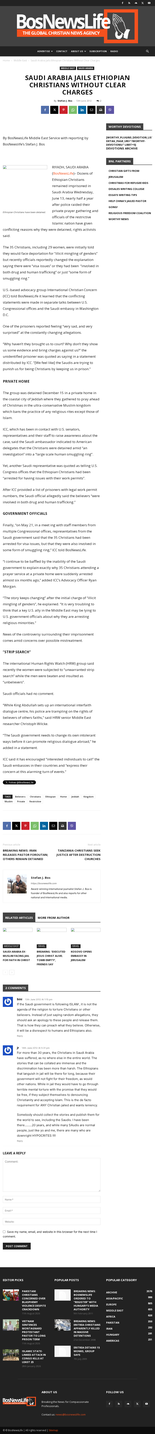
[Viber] (110, 110)
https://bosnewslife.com (44, 883)
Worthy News (119, 219)
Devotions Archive (122, 148)
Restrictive (35, 801)
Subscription (98, 51)
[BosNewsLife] (77, 26)
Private (21, 801)
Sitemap (53, 1430)
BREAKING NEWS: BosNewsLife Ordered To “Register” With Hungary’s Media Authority (86, 1300)
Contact (61, 51)
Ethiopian (50, 796)
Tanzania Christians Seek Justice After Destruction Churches (78, 854)
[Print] (101, 110)
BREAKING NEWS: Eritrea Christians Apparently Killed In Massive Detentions (87, 1328)
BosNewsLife (63, 173)
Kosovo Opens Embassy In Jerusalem (81, 956)
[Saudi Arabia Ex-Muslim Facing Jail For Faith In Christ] (17, 938)
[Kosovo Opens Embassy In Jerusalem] (86, 938)
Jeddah (75, 796)
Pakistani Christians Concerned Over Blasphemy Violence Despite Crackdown (34, 1300)
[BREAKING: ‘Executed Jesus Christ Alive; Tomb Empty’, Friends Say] (51, 938)
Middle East (20, 60)
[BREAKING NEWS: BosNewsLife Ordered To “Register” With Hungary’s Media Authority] (62, 1295)
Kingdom (89, 796)
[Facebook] (122, 3)
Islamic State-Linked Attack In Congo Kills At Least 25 (34, 1356)
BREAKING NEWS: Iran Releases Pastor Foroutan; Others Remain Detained (25, 854)
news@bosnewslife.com (71, 1414)
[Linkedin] (82, 110)
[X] (142, 3)
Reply (20, 1035)
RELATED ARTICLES (19, 918)
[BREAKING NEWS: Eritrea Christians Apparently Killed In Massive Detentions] (62, 1325)
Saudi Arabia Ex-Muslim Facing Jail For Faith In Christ (16, 956)
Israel (41, 946)
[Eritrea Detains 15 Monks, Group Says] (62, 1351)
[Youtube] (149, 3)
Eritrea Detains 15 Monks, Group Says (87, 1351)
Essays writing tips (123, 195)
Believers (20, 796)
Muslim (9, 801)
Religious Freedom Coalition (130, 213)
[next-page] (11, 972)
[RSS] (129, 3)
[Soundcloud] (136, 3)
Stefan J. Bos (65, 100)
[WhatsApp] (73, 110)
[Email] (91, 110)
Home (6, 60)
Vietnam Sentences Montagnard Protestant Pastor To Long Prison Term (34, 1330)
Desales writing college (126, 189)
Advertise (43, 51)
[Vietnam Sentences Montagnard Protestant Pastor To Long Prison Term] (11, 1325)
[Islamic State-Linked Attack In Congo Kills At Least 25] (11, 1355)
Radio (114, 51)
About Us (77, 51)
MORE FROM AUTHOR (53, 918)
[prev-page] (5, 972)
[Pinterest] (64, 110)
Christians (35, 796)
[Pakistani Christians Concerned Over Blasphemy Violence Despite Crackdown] (11, 1295)
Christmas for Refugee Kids (128, 183)
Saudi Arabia (85, 68)
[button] (147, 51)
